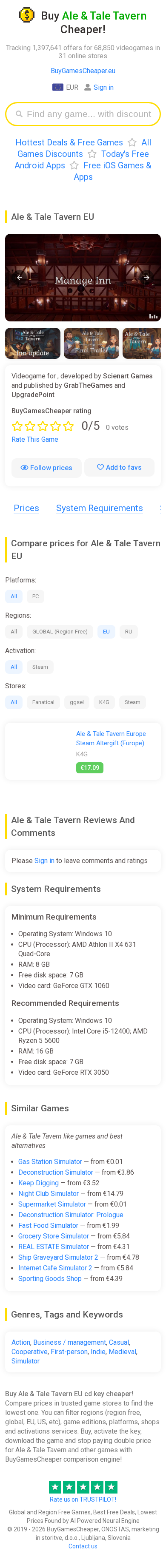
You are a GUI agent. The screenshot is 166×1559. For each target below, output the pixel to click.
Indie (98, 1352)
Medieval (122, 1352)
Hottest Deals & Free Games (69, 142)
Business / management (69, 1342)
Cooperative (29, 1352)
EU (106, 631)
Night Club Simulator (48, 1194)
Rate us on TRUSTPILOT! (83, 1499)
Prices (26, 508)
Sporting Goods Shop (50, 1279)
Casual (119, 1342)
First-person (69, 1352)
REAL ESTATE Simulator (53, 1247)
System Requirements (99, 508)
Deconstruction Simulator (55, 1172)
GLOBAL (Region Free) (60, 631)
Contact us (83, 1546)
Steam (40, 667)
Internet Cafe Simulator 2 (55, 1268)
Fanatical (43, 702)
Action (20, 1342)
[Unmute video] (83, 277)
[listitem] (32, 343)
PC (35, 596)
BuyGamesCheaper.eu (83, 71)
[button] (19, 277)
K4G (104, 702)
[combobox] (89, 114)
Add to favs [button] (124, 467)
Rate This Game (34, 439)
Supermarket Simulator (52, 1204)
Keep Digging (38, 1183)
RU (128, 631)
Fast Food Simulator (48, 1225)
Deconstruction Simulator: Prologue (70, 1215)
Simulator (25, 1361)
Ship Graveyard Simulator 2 (58, 1257)
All (14, 596)
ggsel (77, 702)
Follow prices (51, 468)
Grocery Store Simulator (53, 1236)
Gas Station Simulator (50, 1162)
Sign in (104, 87)
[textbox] (89, 114)
